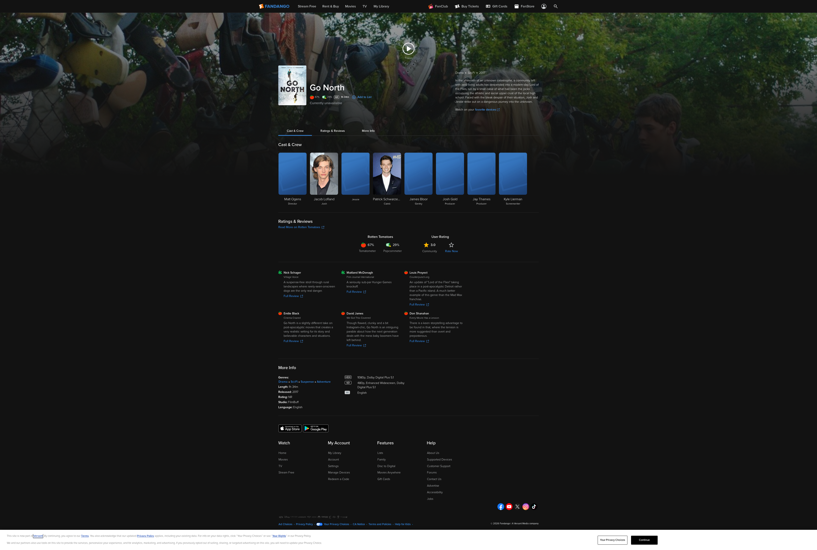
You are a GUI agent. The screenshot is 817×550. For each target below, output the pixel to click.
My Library (334, 453)
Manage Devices (339, 472)
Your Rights (279, 536)
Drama (283, 382)
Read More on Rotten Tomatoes (299, 227)
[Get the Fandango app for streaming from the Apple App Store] (290, 428)
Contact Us (434, 479)
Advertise (433, 485)
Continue (644, 540)
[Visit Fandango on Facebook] (500, 506)
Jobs (430, 499)
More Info (368, 131)
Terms (85, 536)
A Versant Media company (525, 523)
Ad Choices (285, 524)
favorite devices (485, 109)
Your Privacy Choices (336, 524)
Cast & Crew (295, 131)
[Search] (555, 6)
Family (381, 459)
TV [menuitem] (365, 6)
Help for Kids (403, 524)
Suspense (307, 382)
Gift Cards (383, 479)
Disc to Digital (386, 466)
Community (429, 251)
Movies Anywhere (389, 472)
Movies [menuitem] (350, 6)
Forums (432, 472)
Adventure (324, 382)
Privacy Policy (304, 524)
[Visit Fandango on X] (517, 506)
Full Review (291, 296)
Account (333, 459)
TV (280, 466)
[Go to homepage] (274, 6)
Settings (333, 466)
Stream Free (286, 472)
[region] (408, 540)
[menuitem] (496, 6)
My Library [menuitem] (381, 6)
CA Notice (359, 524)
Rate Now (451, 251)
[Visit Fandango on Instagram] (525, 506)
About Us (433, 453)
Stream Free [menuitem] (307, 6)
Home (282, 453)
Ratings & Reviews (332, 131)
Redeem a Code (338, 479)
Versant (38, 536)
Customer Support (438, 466)
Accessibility (435, 492)
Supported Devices (439, 459)
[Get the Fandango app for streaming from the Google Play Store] (316, 428)
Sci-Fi (294, 382)
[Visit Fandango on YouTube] (509, 506)
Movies (283, 459)
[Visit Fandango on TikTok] (534, 506)
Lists (380, 453)
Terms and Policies (380, 524)
